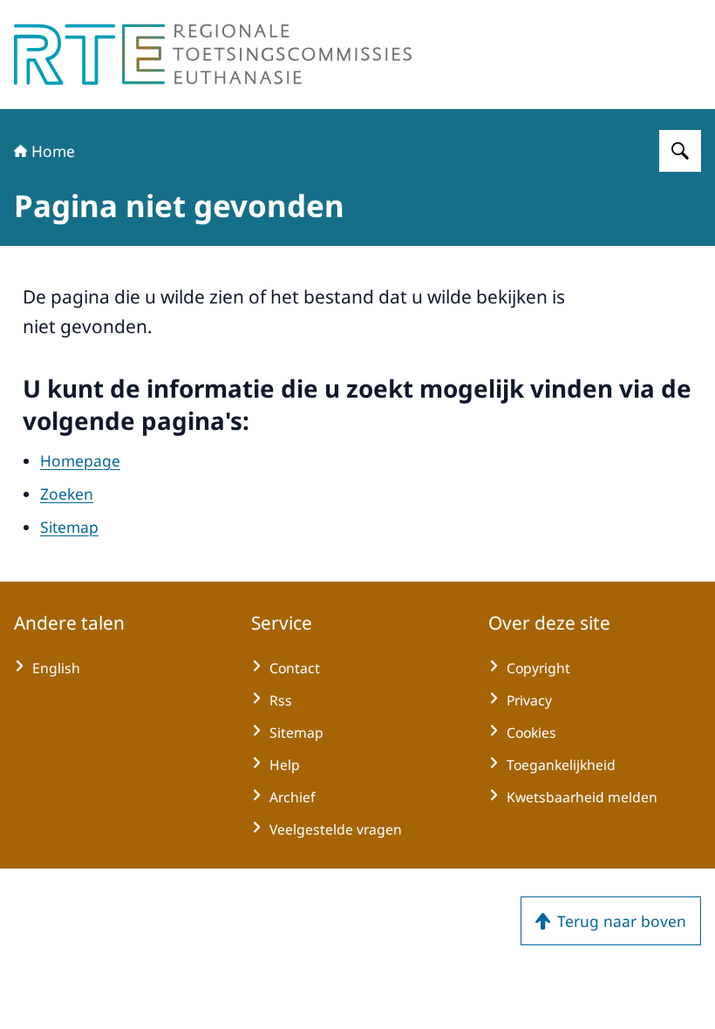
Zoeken (66, 493)
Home (53, 150)
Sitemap (69, 526)
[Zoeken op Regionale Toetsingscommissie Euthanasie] (680, 151)
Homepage (80, 460)
